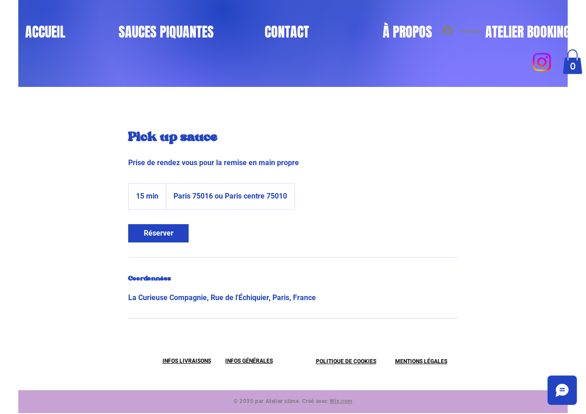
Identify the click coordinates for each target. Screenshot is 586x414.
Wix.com (341, 401)
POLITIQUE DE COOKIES (346, 361)
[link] (158, 233)
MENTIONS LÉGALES (421, 361)
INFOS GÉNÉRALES (249, 361)
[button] (572, 61)
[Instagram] (542, 62)
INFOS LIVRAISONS (187, 361)
